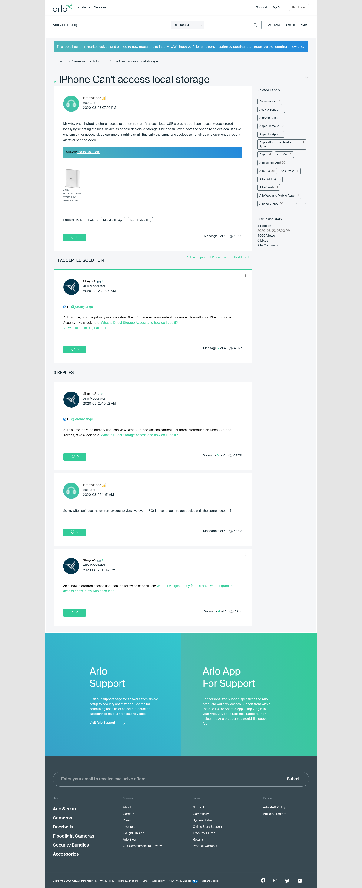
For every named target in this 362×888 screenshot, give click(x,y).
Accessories (267, 101)
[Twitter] (287, 881)
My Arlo (278, 7)
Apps (262, 154)
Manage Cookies (210, 881)
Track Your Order (204, 833)
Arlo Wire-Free (268, 203)
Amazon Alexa (268, 117)
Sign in (290, 24)
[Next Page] (305, 203)
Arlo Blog (129, 839)
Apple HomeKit (269, 126)
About (127, 807)
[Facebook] (263, 880)
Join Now (274, 24)
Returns (198, 839)
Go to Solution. (88, 152)
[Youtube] (300, 881)
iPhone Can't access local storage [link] (133, 61)
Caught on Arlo (133, 833)
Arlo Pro (264, 171)
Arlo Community (65, 25)
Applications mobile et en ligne (276, 144)
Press (127, 820)
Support (261, 7)
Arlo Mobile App (112, 220)
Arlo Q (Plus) (267, 179)
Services (100, 7)
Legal (145, 881)
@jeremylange (82, 307)
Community (201, 814)
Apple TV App (268, 134)
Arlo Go (282, 154)
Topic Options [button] (306, 78)
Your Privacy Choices (180, 881)
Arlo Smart (266, 187)
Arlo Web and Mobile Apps (277, 195)
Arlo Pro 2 (287, 171)
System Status (202, 820)
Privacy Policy (106, 881)
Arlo (96, 61)
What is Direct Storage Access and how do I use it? (139, 322)
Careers (128, 814)
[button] (246, 92)
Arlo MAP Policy (274, 807)
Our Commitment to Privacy (142, 846)
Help (304, 24)
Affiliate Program (274, 814)
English (59, 61)
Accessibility (158, 881)
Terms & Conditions (128, 881)
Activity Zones (268, 109)
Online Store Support (207, 826)
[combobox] (233, 25)
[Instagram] (275, 881)
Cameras (78, 61)
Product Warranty (205, 846)
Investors (129, 826)
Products (83, 7)
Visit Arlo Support (102, 722)
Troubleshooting (140, 220)
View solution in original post (84, 328)
